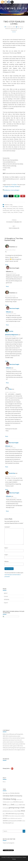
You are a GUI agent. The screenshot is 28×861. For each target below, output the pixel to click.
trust (12, 823)
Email (6, 554)
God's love (12, 210)
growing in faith (19, 808)
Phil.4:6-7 (16, 212)
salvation (5, 820)
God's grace (16, 804)
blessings (5, 793)
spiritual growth (12, 820)
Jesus (23, 810)
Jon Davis (14, 184)
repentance (20, 818)
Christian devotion (15, 793)
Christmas (11, 801)
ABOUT (6, 593)
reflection (13, 818)
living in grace (17, 813)
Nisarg (14, 859)
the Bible (23, 820)
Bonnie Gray (12, 473)
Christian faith (8, 796)
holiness (15, 811)
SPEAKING (6, 599)
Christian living (8, 204)
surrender (19, 820)
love (12, 212)
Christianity (9, 208)
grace (11, 807)
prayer (20, 212)
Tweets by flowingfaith (8, 843)
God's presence (6, 807)
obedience (19, 815)
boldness (15, 206)
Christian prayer (19, 799)
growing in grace (6, 811)
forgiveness (9, 804)
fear (17, 208)
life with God (10, 813)
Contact (6, 596)
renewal (16, 818)
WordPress (19, 857)
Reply (6, 264)
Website (7, 561)
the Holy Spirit (7, 823)
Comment (7, 527)
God (12, 804)
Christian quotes (6, 802)
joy (3, 813)
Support (6, 602)
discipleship (20, 802)
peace (23, 816)
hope (19, 811)
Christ (9, 793)
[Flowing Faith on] (8, 770)
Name (6, 548)
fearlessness (6, 210)
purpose (8, 818)
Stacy (10, 389)
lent (5, 813)
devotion (15, 802)
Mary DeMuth (12, 815)
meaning (15, 815)
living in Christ (20, 210)
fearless (21, 208)
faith (14, 208)
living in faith (6, 212)
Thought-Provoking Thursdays (11, 186)
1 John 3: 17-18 (8, 206)
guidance (12, 811)
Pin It (4, 781)
